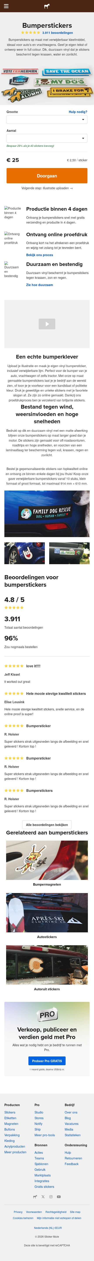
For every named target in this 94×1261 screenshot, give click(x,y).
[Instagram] (51, 1196)
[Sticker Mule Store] (35, 1196)
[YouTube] (59, 1196)
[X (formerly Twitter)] (43, 1196)
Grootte (12, 111)
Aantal (11, 130)
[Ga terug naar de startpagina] (47, 6)
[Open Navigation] (6, 6)
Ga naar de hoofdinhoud (3, 3)
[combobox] (47, 119)
